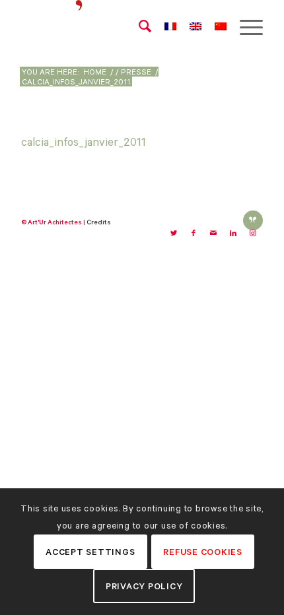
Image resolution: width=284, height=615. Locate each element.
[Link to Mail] (213, 233)
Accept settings (90, 552)
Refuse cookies (202, 552)
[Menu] (245, 26)
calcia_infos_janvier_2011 (83, 141)
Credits (99, 222)
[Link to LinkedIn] (233, 233)
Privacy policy (144, 586)
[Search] (138, 26)
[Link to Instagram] (253, 233)
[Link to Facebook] (193, 233)
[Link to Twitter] (174, 233)
